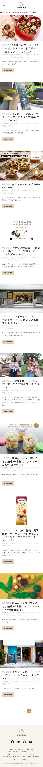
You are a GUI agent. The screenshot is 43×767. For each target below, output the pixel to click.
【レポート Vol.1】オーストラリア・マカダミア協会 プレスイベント (20, 319)
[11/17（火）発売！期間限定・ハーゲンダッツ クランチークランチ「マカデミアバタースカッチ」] (21, 511)
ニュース (18, 190)
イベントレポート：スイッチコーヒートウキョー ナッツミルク (21, 675)
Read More (8, 70)
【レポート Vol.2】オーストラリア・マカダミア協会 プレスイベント (21, 117)
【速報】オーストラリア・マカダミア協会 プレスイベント (20, 384)
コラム (22, 754)
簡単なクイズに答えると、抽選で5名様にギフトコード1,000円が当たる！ (21, 461)
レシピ (31, 752)
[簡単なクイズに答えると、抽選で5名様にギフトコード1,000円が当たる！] (21, 438)
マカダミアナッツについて (16, 749)
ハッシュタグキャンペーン (23, 257)
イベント (18, 123)
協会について (7, 756)
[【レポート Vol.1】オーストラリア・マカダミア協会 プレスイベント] (21, 298)
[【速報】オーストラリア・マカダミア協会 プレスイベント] (21, 365)
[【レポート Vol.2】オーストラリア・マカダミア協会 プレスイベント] (21, 96)
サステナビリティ (14, 752)
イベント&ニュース (12, 754)
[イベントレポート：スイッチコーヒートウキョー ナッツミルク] (21, 654)
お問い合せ (16, 756)
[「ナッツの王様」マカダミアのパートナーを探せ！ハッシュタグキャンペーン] (21, 231)
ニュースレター (31, 754)
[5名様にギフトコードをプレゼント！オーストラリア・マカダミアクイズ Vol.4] (21, 28)
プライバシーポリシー (21, 759)
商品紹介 (24, 752)
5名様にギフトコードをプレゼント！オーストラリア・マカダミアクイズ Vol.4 (20, 48)
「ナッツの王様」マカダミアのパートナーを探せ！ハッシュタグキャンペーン (21, 251)
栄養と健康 (30, 749)
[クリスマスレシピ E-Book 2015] (21, 165)
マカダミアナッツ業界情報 (30, 756)
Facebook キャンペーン (22, 54)
